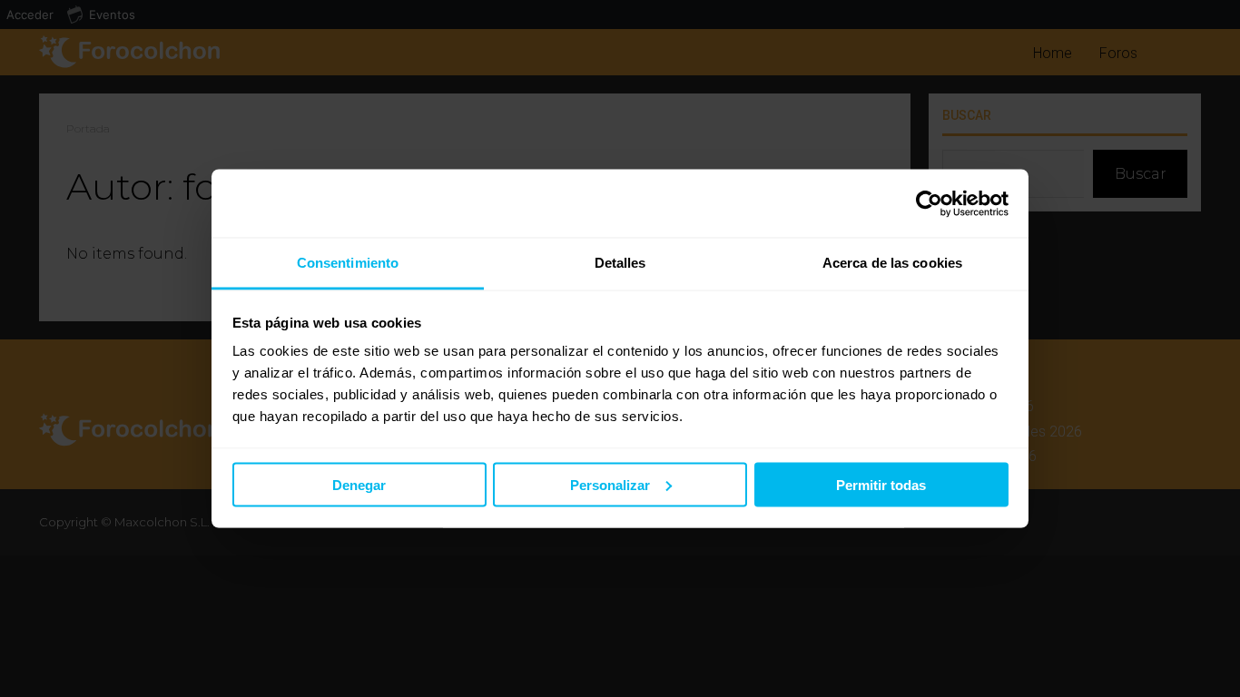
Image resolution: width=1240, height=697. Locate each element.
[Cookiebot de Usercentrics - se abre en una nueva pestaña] (929, 203)
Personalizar (610, 484)
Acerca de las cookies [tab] (892, 262)
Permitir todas (881, 484)
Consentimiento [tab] (348, 262)
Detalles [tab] (620, 262)
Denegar (359, 484)
